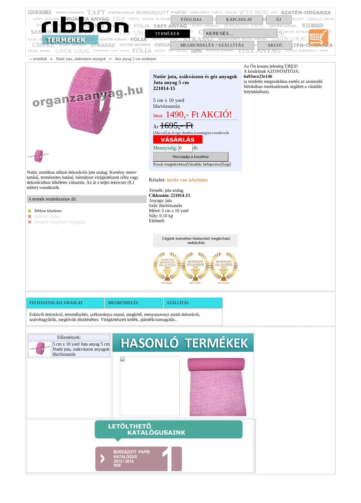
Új (278, 19)
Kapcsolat (239, 19)
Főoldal (191, 19)
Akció (275, 45)
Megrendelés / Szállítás (212, 45)
